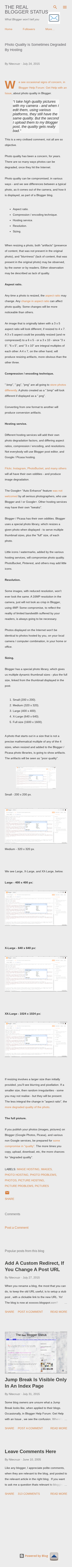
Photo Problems (43, 1174)
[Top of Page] (54, 1556)
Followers (29, 29)
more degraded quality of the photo (27, 1107)
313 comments (29, 1493)
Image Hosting (28, 1169)
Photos (11, 1180)
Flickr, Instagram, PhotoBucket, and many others (35, 468)
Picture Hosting (31, 1180)
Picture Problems (19, 1185)
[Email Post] (7, 1194)
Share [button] (9, 1198)
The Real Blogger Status (26, 9)
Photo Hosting (16, 1174)
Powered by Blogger (38, 1556)
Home (8, 29)
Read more (58, 1311)
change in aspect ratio (35, 301)
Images (46, 1169)
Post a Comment (16, 1227)
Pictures (42, 1185)
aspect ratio (52, 295)
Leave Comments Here (30, 1451)
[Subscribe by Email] (54, 18)
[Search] (55, 7)
